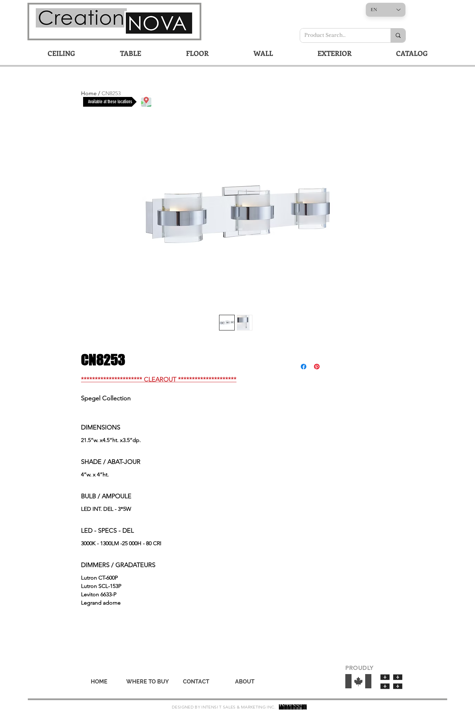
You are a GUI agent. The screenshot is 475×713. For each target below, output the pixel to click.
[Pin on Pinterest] (317, 366)
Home (89, 93)
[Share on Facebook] (303, 366)
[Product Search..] (398, 35)
